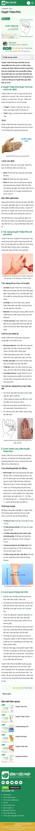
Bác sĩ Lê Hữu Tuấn (9, 805)
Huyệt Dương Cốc (21, 726)
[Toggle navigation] (32, 3)
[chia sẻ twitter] (7, 48)
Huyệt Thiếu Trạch (22, 716)
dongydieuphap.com (9, 824)
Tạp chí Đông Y (17, 3)
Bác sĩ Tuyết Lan (8, 808)
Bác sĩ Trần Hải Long (9, 813)
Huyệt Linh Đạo (21, 736)
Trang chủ (4, 8)
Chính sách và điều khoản (11, 800)
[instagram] (7, 782)
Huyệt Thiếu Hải (21, 746)
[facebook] (3, 782)
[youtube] (12, 782)
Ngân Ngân (12, 42)
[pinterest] (20, 782)
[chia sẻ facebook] (4, 48)
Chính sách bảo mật (9, 797)
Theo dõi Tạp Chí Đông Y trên (13, 51)
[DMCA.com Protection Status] (11, 787)
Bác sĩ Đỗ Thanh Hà (9, 810)
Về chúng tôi (7, 795)
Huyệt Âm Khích (21, 756)
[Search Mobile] (28, 3)
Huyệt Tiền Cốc (21, 706)
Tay (10, 8)
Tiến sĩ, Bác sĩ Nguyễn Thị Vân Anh (13, 815)
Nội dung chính (10, 57)
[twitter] (16, 782)
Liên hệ (5, 802)
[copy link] (10, 48)
